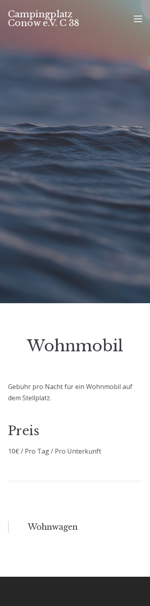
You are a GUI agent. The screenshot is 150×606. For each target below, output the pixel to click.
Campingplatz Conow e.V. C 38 (43, 18)
